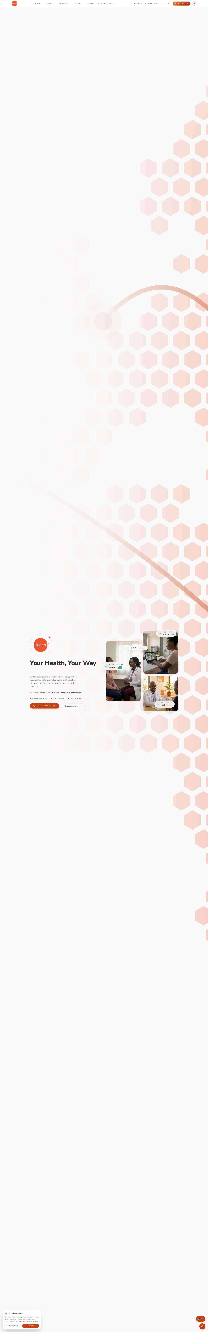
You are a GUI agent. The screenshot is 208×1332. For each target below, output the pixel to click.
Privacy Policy (24, 1321)
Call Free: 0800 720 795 (46, 706)
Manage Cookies (13, 1325)
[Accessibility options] (194, 3)
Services (65, 3)
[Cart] (163, 3)
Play (200, 1318)
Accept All (30, 1325)
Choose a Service (71, 706)
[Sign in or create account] (169, 3)
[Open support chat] (202, 1326)
